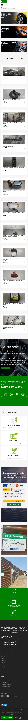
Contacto (4, 669)
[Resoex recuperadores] (6, 1)
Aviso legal (4, 680)
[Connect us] (2, 705)
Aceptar (4, 717)
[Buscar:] (13, 8)
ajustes (11, 714)
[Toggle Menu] (2, 5)
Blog (3, 667)
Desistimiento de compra (7, 686)
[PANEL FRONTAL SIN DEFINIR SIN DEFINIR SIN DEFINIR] (14, 116)
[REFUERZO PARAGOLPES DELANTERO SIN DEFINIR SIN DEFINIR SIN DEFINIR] (14, 139)
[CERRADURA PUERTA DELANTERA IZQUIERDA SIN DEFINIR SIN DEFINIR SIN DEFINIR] (14, 229)
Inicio (3, 658)
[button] (1, 397)
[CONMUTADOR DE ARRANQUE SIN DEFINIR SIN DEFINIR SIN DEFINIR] (14, 207)
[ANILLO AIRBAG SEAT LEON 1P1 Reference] (14, 94)
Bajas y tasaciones (6, 666)
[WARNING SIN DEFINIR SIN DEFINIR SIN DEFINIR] (14, 275)
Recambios (4, 660)
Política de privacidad (6, 678)
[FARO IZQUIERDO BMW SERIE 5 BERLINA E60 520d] (14, 71)
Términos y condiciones (7, 684)
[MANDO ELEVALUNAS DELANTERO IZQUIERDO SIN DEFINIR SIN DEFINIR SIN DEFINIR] (14, 162)
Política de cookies (6, 682)
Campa (3, 662)
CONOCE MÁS (6, 368)
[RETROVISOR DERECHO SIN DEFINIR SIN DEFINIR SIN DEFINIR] (14, 184)
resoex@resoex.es (7, 646)
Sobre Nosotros (5, 664)
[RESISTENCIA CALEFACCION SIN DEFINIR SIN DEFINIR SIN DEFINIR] (14, 252)
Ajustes (16, 717)
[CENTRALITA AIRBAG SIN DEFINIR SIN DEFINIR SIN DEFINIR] (14, 297)
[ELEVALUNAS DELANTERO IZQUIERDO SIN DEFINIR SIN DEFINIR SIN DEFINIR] (14, 320)
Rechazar (10, 717)
